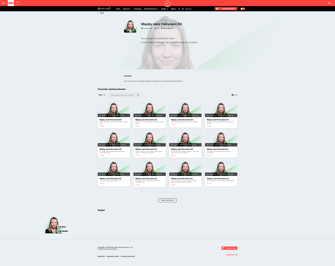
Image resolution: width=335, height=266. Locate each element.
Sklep (173, 8)
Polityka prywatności (128, 256)
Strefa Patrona (150, 8)
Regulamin (101, 256)
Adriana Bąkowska (168, 28)
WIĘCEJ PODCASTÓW (167, 200)
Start (118, 8)
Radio (163, 8)
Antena (126, 8)
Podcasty (138, 8)
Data (100, 94)
